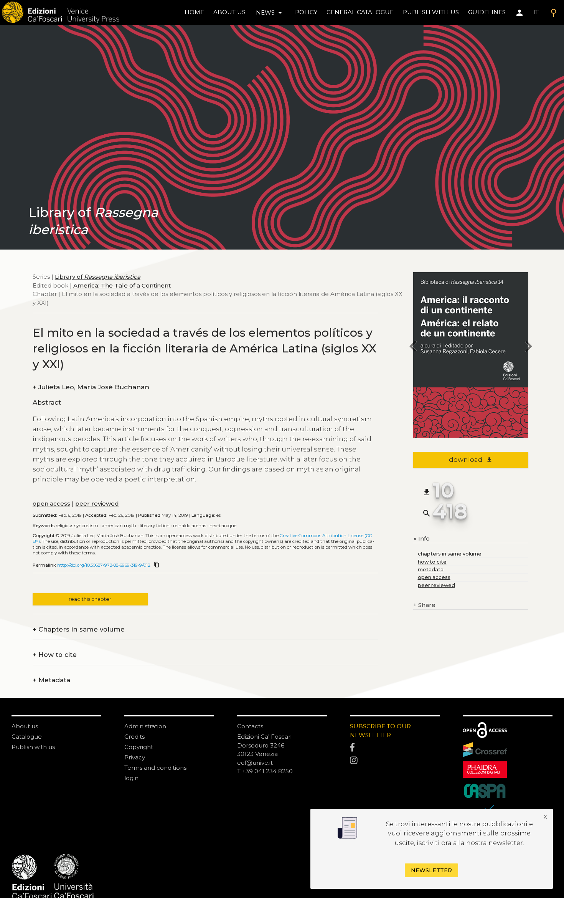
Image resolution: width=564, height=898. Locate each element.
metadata (431, 569)
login (131, 778)
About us (229, 12)
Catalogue (27, 736)
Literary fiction (155, 525)
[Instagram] (395, 760)
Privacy (134, 757)
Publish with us (431, 12)
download (470, 459)
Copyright (138, 747)
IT (536, 12)
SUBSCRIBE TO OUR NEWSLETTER (380, 731)
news (270, 12)
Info (421, 539)
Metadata (51, 680)
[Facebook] (395, 747)
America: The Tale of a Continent (122, 285)
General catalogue (360, 12)
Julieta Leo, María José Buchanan (91, 387)
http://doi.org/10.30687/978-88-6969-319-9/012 (103, 565)
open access (51, 503)
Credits (134, 736)
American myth (119, 525)
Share (424, 605)
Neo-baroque (222, 525)
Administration (145, 726)
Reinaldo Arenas (189, 525)
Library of (97, 276)
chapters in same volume (450, 554)
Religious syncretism (77, 525)
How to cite (55, 654)
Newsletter (431, 870)
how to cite (432, 562)
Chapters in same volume (79, 629)
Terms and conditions (155, 767)
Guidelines (487, 12)
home (194, 12)
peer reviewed (97, 503)
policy (306, 12)
